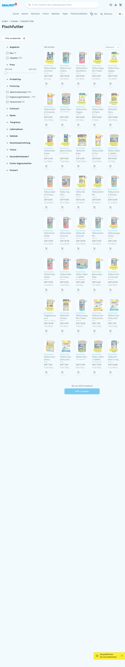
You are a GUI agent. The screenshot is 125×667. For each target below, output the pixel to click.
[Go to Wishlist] (110, 4)
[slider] (6, 73)
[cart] (120, 4)
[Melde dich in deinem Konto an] (115, 4)
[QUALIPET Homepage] (11, 4)
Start (5, 21)
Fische (14, 21)
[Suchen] (29, 4)
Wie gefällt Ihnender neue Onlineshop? (108, 655)
